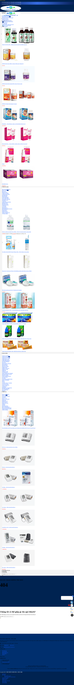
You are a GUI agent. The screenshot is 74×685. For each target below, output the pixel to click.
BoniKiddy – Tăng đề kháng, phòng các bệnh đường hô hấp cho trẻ (13, 123)
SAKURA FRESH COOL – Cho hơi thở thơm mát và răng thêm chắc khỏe (15, 310)
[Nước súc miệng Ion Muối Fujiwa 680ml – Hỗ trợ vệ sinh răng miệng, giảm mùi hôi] (18, 230)
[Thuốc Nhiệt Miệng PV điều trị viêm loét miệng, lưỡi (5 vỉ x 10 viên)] (17, 321)
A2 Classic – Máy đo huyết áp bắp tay (8, 507)
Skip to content (2, 0)
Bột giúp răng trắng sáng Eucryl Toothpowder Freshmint (12, 290)
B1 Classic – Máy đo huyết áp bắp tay (8, 567)
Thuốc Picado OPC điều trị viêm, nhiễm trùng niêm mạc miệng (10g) (14, 351)
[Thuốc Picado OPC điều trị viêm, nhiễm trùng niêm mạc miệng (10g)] (17, 349)
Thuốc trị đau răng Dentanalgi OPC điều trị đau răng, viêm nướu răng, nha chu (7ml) (16, 338)
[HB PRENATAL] (18, 182)
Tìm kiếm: (4, 574)
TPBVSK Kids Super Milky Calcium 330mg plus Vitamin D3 (12, 63)
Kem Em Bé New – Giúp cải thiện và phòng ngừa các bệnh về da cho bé (14, 143)
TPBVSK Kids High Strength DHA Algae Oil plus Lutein (12, 83)
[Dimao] (18, 162)
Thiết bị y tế (4, 391)
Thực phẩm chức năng (6, 570)
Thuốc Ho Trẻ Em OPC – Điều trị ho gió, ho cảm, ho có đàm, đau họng (14, 44)
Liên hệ (3, 654)
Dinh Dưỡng (4, 571)
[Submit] (2, 575)
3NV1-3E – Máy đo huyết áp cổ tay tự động (9, 447)
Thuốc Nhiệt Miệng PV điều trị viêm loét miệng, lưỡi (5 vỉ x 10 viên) (14, 323)
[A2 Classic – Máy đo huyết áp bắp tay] (18, 505)
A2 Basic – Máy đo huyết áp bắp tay (8, 487)
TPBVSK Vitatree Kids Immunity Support (9, 103)
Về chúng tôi (4, 650)
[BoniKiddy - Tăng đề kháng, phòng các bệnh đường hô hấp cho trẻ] (18, 122)
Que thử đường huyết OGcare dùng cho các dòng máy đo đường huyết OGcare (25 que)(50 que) (18, 428)
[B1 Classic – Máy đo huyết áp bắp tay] (18, 565)
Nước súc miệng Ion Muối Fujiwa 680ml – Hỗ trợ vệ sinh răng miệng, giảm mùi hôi (16, 231)
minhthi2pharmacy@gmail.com (9, 647)
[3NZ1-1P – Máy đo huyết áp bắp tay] (18, 465)
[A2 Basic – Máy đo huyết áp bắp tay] (18, 485)
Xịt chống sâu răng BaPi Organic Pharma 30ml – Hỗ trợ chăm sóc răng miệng (15, 251)
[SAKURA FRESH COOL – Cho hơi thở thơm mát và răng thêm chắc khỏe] (18, 308)
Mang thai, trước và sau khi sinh (9, 676)
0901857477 (6, 645)
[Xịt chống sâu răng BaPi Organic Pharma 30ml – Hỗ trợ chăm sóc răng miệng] (18, 250)
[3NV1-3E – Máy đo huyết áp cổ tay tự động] (18, 445)
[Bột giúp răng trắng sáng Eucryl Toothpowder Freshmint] (18, 288)
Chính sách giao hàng (6, 662)
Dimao (3, 163)
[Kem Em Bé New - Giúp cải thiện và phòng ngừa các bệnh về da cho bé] (18, 142)
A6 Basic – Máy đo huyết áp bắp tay (8, 547)
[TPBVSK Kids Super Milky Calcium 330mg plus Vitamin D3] (18, 61)
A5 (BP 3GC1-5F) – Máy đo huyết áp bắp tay (10, 527)
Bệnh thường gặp (5, 652)
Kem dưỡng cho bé (7, 675)
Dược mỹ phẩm (5, 353)
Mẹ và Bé (4, 13)
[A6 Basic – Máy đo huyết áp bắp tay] (18, 545)
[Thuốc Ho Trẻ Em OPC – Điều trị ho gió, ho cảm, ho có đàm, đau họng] (18, 42)
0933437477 (12, 645)
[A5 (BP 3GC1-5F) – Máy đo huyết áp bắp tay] (18, 525)
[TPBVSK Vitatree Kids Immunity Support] (18, 102)
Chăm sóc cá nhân (5, 186)
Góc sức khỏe (4, 572)
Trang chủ (4, 12)
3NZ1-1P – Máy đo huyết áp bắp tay (8, 467)
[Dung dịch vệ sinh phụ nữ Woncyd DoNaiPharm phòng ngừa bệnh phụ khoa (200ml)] (18, 269)
